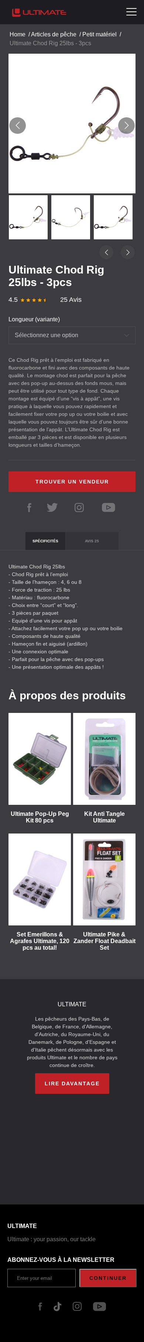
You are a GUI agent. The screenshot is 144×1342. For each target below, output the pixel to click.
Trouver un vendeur (72, 482)
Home (17, 34)
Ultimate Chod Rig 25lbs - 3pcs (50, 43)
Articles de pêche (53, 34)
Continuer (108, 1278)
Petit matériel (99, 34)
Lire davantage (72, 1083)
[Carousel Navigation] (72, 125)
